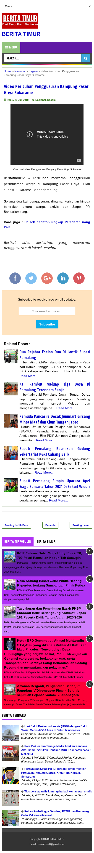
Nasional (40, 100)
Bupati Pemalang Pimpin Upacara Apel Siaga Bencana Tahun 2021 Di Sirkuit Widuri (54, 483)
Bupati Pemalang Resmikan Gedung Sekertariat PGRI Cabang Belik (54, 451)
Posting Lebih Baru (16, 525)
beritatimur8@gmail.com (51, 844)
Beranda (50, 525)
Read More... (28, 376)
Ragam (51, 100)
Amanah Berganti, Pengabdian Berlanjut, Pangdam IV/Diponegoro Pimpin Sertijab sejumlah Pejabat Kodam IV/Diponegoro (49, 690)
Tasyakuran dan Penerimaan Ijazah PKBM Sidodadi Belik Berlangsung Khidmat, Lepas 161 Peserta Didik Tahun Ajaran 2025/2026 (51, 613)
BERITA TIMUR (21, 34)
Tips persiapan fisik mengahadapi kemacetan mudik (58, 791)
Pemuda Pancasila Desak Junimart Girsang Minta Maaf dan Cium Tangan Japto (54, 419)
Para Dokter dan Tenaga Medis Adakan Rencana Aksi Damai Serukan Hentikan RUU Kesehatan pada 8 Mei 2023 (56, 750)
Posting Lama (81, 525)
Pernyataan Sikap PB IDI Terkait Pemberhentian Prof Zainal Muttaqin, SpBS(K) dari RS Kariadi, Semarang (53, 772)
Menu (12, 47)
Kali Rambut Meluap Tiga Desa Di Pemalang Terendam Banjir (54, 386)
